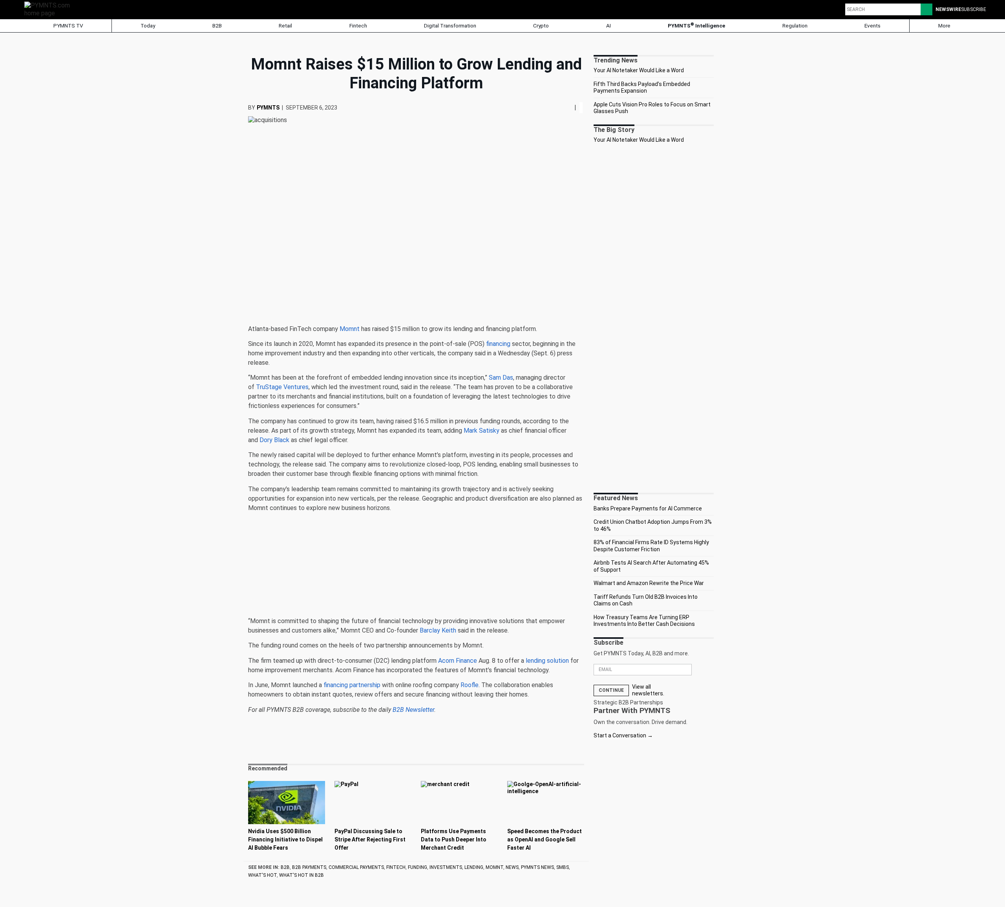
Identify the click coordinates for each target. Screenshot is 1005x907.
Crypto (541, 25)
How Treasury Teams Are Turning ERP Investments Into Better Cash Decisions (644, 620)
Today (148, 25)
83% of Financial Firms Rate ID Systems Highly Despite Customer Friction (651, 545)
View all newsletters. (648, 690)
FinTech (396, 867)
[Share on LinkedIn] (568, 107)
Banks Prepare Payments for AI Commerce (648, 508)
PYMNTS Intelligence (696, 25)
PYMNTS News (537, 867)
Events (872, 25)
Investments (445, 867)
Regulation (795, 25)
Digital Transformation (450, 25)
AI (608, 25)
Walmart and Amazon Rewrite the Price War (649, 583)
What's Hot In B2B (301, 875)
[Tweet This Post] (564, 107)
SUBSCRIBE (973, 9)
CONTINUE (611, 690)
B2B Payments (309, 867)
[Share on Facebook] (562, 107)
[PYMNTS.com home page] (49, 9)
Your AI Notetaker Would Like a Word (639, 70)
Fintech (358, 25)
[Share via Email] (571, 107)
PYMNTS (268, 107)
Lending (473, 867)
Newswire (948, 9)
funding (417, 867)
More (945, 25)
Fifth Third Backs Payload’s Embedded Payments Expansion (642, 87)
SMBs (562, 867)
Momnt (494, 867)
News (512, 867)
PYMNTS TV (67, 25)
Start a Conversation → (623, 735)
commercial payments (356, 867)
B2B (217, 25)
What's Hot (262, 875)
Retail (285, 25)
